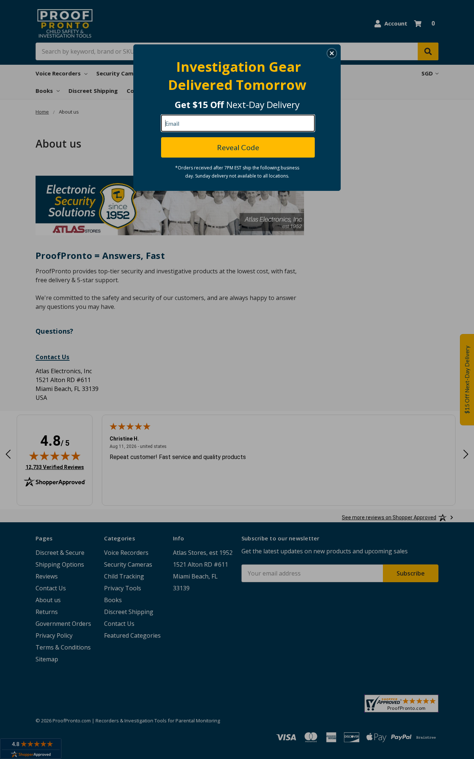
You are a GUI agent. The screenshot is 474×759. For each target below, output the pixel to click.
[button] (331, 53)
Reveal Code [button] (238, 147)
